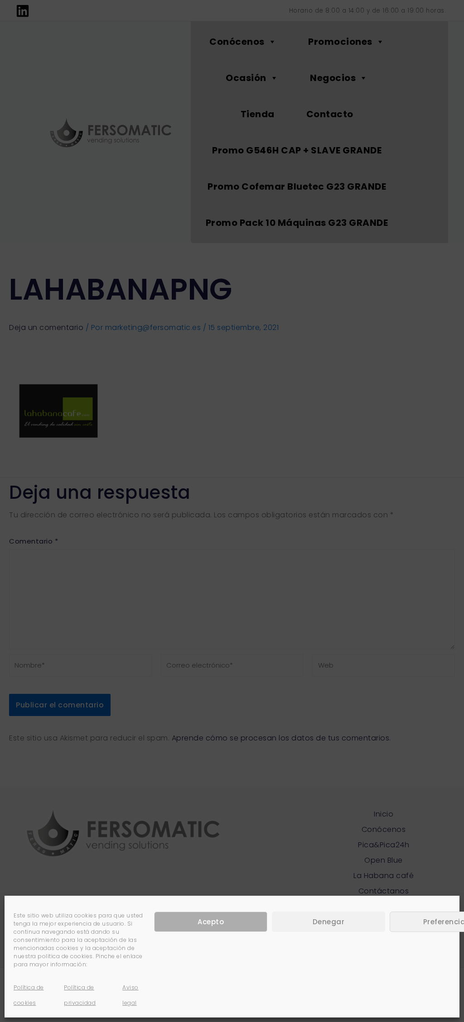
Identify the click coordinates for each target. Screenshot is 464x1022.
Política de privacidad (80, 995)
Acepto (211, 921)
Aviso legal (130, 995)
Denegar (329, 921)
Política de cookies (29, 995)
